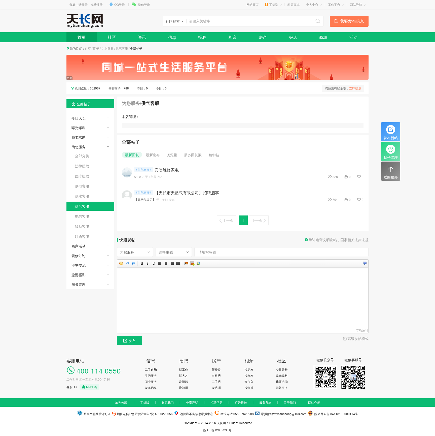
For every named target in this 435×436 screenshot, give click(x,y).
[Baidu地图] (198, 263)
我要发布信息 (352, 21)
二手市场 (151, 369)
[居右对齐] (171, 263)
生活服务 (151, 375)
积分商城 (293, 4)
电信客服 (82, 216)
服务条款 (265, 402)
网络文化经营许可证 (97, 414)
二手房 (216, 381)
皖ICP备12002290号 (217, 430)
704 (335, 199)
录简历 (183, 387)
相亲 (233, 37)
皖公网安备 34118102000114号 (335, 414)
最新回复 (132, 154)
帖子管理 (391, 157)
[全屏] (364, 263)
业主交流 (78, 265)
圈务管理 (78, 284)
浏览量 (172, 154)
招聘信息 (216, 402)
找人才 (183, 375)
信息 (172, 37)
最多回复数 (193, 154)
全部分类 (82, 155)
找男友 (248, 369)
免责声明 (192, 402)
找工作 (183, 369)
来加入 (248, 381)
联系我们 (168, 402)
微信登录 (144, 4)
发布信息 (151, 387)
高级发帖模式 (358, 338)
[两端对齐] (177, 263)
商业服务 (151, 381)
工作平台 (334, 4)
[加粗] (141, 263)
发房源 (216, 387)
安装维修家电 (167, 169)
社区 (112, 37)
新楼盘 (216, 369)
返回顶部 (391, 176)
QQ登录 (119, 4)
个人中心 (312, 4)
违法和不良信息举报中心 (196, 414)
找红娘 (248, 387)
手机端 (273, 4)
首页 (82, 37)
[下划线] (153, 263)
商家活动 (78, 245)
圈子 (96, 48)
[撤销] (127, 263)
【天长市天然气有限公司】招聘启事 (187, 192)
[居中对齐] (165, 263)
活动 (353, 37)
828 (335, 176)
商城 (323, 37)
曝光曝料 (282, 375)
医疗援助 (82, 175)
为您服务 (107, 48)
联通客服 (82, 236)
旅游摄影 (78, 274)
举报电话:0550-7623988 (237, 414)
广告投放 (241, 402)
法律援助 (82, 165)
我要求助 (78, 137)
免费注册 (97, 4)
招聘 (202, 37)
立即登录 (355, 88)
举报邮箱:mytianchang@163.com (283, 414)
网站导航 (356, 4)
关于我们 (290, 402)
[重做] (133, 263)
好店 (293, 37)
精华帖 (213, 154)
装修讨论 (78, 255)
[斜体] (147, 263)
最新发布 (153, 154)
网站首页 (252, 4)
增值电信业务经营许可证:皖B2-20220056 (144, 414)
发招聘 (183, 381)
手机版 (144, 402)
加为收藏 (121, 402)
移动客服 (82, 226)
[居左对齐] (159, 263)
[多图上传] (192, 263)
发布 (131, 340)
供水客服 (82, 196)
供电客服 (82, 186)
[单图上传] (186, 263)
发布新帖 (391, 137)
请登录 (83, 4)
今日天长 (78, 117)
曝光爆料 (78, 127)
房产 (263, 37)
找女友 (248, 375)
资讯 (142, 37)
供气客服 (122, 48)
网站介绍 (314, 402)
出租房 (216, 375)
